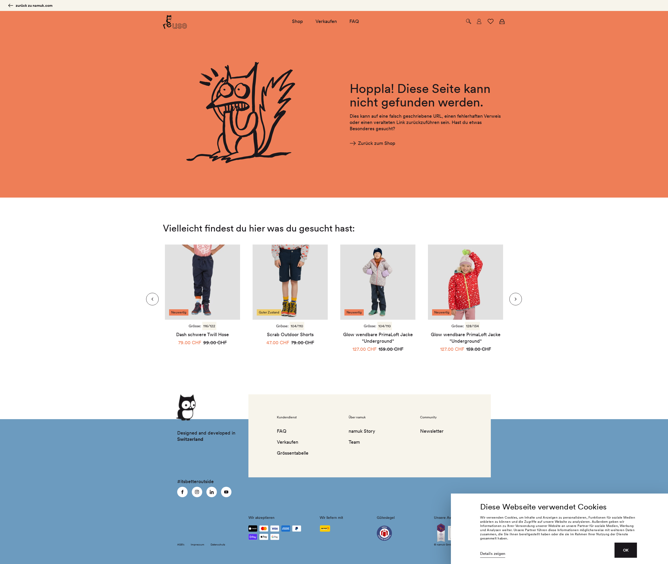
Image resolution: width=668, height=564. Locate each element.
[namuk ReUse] (175, 21)
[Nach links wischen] (515, 299)
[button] (468, 21)
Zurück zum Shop (376, 143)
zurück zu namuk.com (34, 5)
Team (354, 442)
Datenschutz (218, 544)
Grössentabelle (292, 453)
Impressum (197, 544)
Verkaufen (287, 442)
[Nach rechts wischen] (152, 299)
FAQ (282, 431)
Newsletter (432, 431)
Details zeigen (492, 553)
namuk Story (362, 431)
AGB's (180, 544)
